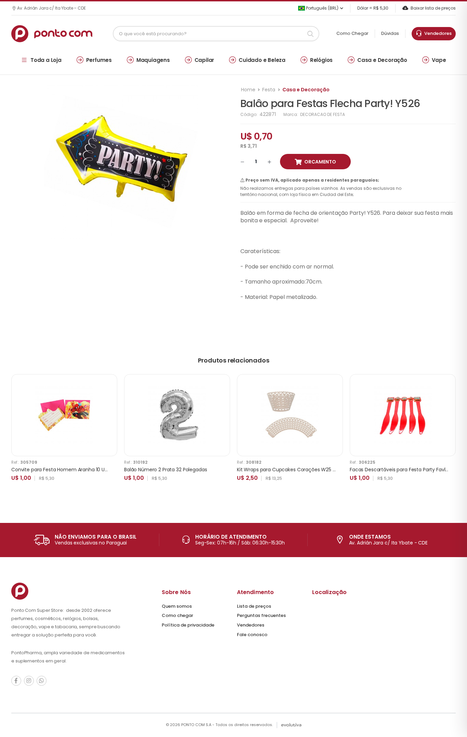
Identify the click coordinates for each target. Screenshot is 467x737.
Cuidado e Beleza (262, 60)
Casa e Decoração (382, 60)
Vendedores (437, 33)
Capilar (204, 60)
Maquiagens (153, 60)
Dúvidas (390, 33)
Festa (268, 89)
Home (248, 89)
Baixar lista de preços (433, 8)
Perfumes (99, 60)
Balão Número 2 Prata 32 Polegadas (165, 469)
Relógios (321, 60)
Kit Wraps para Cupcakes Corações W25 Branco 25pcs (300, 469)
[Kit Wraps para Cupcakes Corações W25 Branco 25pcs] (290, 415)
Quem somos (177, 606)
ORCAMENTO (320, 161)
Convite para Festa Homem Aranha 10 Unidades (67, 469)
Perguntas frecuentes (261, 615)
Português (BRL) (321, 8)
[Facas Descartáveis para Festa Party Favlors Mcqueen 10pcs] (402, 415)
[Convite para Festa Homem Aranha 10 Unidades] (64, 415)
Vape (439, 60)
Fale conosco (252, 634)
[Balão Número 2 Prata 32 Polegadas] (177, 415)
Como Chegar (352, 33)
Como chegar (177, 615)
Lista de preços (254, 606)
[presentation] (450, 435)
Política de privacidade (188, 625)
